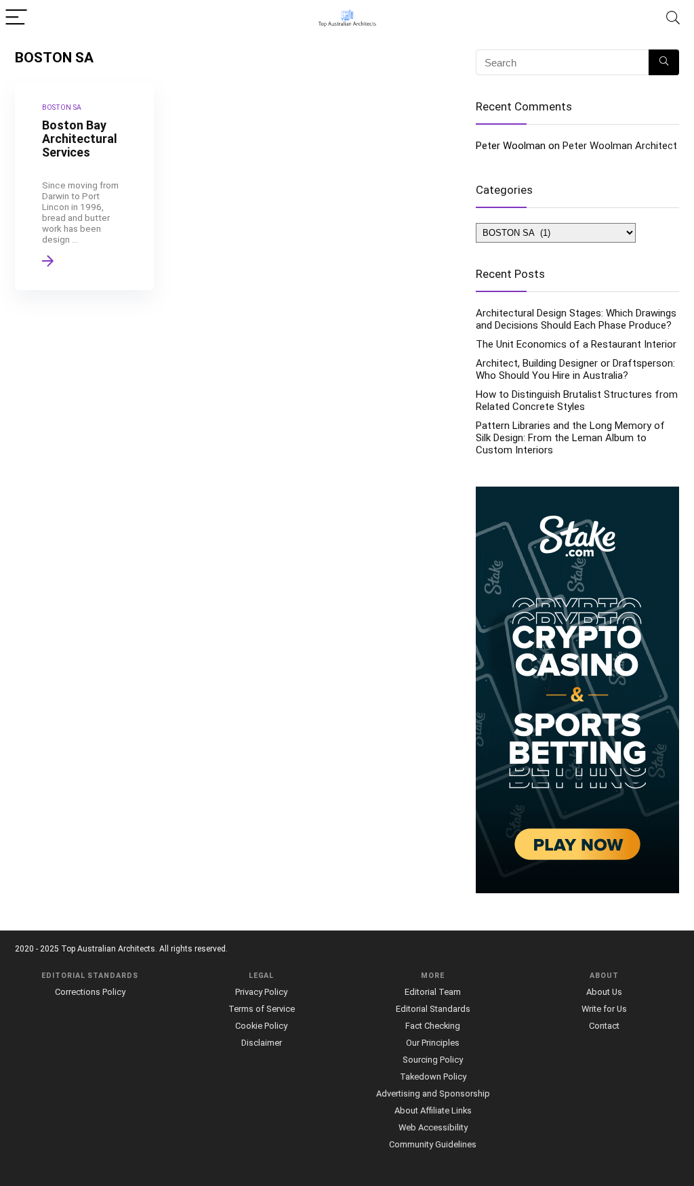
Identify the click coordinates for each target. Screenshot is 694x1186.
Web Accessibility (433, 1127)
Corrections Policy (90, 992)
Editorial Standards (433, 1009)
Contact (604, 1026)
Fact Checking (432, 1026)
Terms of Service (261, 1009)
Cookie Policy (261, 1026)
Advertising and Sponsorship (433, 1093)
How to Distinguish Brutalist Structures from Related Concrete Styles (577, 400)
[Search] (673, 18)
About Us (604, 992)
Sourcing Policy (433, 1060)
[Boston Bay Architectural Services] (84, 186)
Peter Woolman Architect (620, 146)
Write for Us (604, 1009)
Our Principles (433, 1043)
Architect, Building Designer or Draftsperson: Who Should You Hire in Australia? (575, 369)
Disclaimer (261, 1043)
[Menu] (16, 18)
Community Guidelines (432, 1144)
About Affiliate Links (433, 1110)
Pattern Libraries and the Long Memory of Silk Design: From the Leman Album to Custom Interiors (570, 438)
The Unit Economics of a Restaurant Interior (576, 344)
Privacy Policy (261, 992)
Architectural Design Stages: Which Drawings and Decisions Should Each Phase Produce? (576, 319)
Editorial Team (433, 992)
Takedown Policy (433, 1076)
